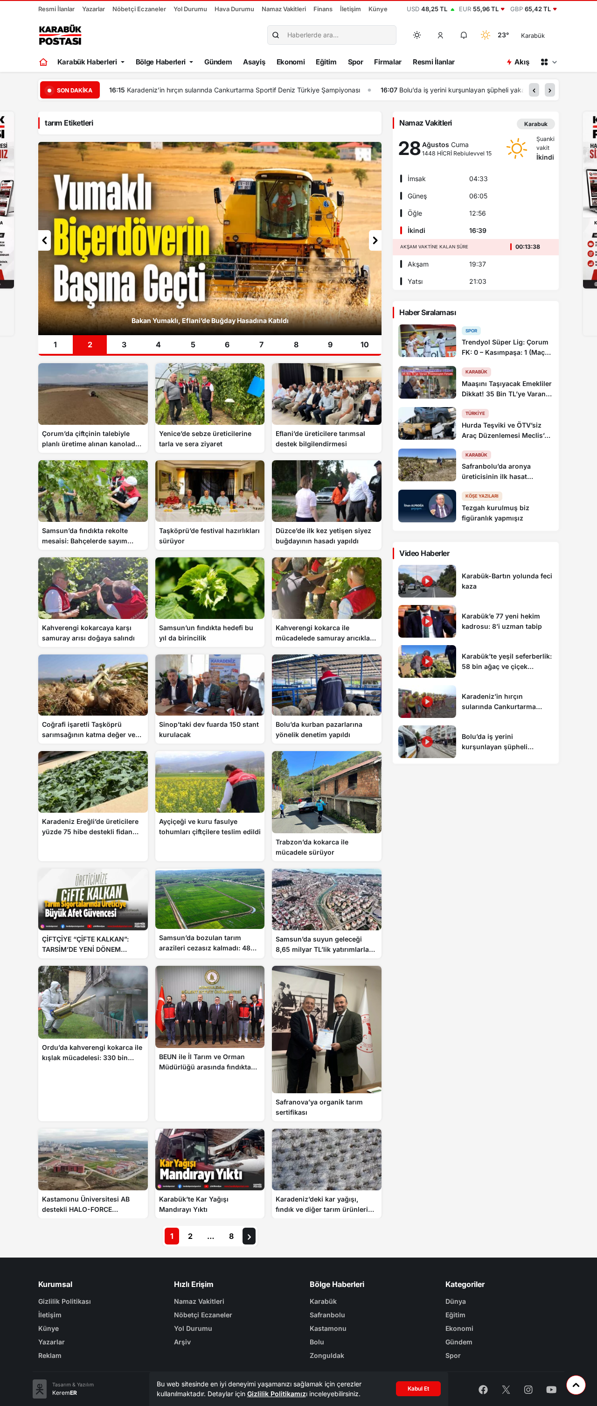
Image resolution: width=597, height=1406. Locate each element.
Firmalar (388, 61)
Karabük (323, 1301)
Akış (521, 61)
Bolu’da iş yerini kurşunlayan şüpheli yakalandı (419, 90)
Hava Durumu (234, 9)
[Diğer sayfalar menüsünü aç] (548, 62)
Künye (378, 9)
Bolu (317, 1342)
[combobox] (545, 35)
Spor (355, 61)
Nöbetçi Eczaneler (139, 9)
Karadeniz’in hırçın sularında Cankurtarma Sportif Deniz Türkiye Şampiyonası (193, 90)
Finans (323, 9)
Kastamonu (328, 1328)
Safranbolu (327, 1315)
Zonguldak (327, 1355)
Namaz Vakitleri (284, 9)
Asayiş (254, 61)
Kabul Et (418, 1388)
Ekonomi (291, 61)
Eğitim (326, 61)
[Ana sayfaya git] (44, 62)
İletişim (350, 9)
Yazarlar (93, 9)
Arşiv (182, 1342)
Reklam (50, 1355)
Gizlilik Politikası (64, 1301)
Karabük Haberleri (87, 61)
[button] (441, 35)
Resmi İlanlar (56, 9)
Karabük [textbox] (533, 35)
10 (365, 344)
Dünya (455, 1301)
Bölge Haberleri (161, 61)
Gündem (218, 61)
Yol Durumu (190, 9)
